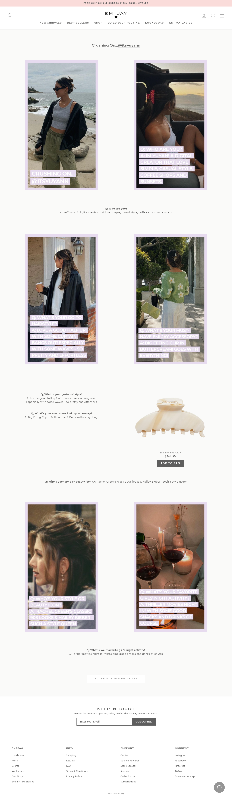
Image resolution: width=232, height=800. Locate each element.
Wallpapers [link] (18, 771)
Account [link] (125, 771)
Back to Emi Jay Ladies (119, 678)
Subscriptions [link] (128, 782)
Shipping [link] (71, 755)
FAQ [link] (68, 766)
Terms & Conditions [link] (77, 771)
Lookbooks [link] (18, 755)
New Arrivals (51, 23)
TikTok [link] (178, 771)
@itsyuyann (129, 45)
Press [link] (15, 761)
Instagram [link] (180, 755)
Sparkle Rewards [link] (130, 761)
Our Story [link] (17, 776)
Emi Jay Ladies (180, 23)
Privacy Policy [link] (74, 776)
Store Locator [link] (128, 766)
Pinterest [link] (180, 766)
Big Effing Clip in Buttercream (47, 417)
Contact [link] (125, 755)
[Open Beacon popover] (219, 787)
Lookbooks (154, 23)
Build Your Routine (124, 23)
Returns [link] (70, 761)
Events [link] (15, 766)
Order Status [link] (128, 776)
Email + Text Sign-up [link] (23, 782)
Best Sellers (78, 23)
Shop (98, 23)
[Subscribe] (144, 722)
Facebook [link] (180, 761)
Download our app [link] (185, 776)
